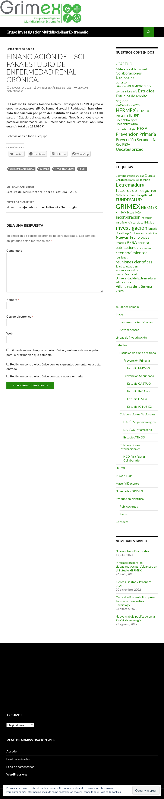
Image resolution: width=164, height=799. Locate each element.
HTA (118, 212)
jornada (152, 228)
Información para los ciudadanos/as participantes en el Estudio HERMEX (136, 566)
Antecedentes (129, 330)
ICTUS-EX (142, 111)
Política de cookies (110, 791)
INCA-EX (122, 116)
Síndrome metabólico (127, 270)
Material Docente (127, 483)
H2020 (135, 105)
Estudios (146, 90)
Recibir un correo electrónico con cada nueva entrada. (46, 376)
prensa (143, 242)
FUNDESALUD (129, 199)
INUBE (134, 116)
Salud (119, 266)
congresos (133, 179)
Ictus (130, 212)
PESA (142, 128)
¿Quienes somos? (127, 306)
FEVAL (153, 191)
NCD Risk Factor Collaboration (134, 458)
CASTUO (125, 64)
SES (137, 266)
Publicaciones (129, 506)
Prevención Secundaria (136, 139)
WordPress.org (16, 774)
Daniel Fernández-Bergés (54, 87)
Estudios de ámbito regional (138, 353)
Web (9, 333)
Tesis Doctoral (126, 274)
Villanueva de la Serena (134, 286)
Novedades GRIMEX (129, 491)
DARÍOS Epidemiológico (139, 422)
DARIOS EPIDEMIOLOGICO (133, 86)
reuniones (122, 257)
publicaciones (127, 247)
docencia (144, 179)
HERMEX (126, 110)
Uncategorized (130, 149)
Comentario (14, 250)
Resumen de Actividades (136, 322)
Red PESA (123, 144)
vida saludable (123, 282)
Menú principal (159, 32)
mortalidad (152, 233)
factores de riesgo (132, 190)
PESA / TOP (124, 476)
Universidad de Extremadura (136, 278)
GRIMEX (44, 168)
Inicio (119, 314)
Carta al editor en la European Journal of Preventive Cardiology (135, 601)
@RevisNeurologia (125, 175)
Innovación (146, 217)
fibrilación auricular (126, 195)
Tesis (123, 514)
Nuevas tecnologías (126, 129)
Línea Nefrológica (20, 49)
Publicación (145, 248)
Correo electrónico (19, 316)
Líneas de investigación (131, 337)
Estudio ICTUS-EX (139, 406)
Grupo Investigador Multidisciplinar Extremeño (47, 32)
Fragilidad (144, 195)
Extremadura (130, 185)
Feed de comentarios (20, 766)
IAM (123, 212)
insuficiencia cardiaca (130, 222)
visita (120, 291)
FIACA (120, 105)
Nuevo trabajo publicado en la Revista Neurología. (41, 204)
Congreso (121, 179)
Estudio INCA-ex (138, 391)
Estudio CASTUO (139, 383)
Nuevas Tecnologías (132, 237)
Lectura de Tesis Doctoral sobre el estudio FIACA (41, 189)
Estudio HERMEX (138, 368)
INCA (138, 212)
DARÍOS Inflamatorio (126, 91)
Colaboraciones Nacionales (129, 75)
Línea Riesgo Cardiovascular (131, 233)
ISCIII (82, 168)
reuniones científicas (134, 261)
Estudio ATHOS (134, 437)
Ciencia (150, 175)
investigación (64, 168)
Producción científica (130, 499)
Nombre (12, 299)
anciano (140, 175)
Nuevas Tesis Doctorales (132, 551)
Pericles (121, 243)
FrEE (127, 105)
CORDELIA (121, 82)
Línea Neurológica (127, 124)
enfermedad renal (22, 168)
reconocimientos (132, 252)
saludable (128, 266)
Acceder (12, 751)
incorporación (128, 217)
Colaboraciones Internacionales (132, 69)
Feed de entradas (18, 759)
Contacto (122, 522)
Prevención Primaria (136, 134)
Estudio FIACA (137, 399)
